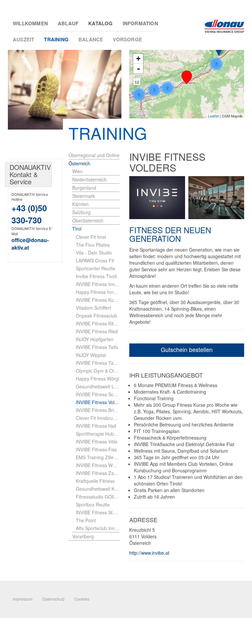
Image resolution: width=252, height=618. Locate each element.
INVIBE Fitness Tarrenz (97, 363)
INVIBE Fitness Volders (97, 402)
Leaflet (213, 115)
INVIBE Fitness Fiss (96, 449)
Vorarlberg (83, 536)
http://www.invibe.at (149, 552)
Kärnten (80, 204)
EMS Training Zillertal (97, 457)
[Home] (224, 26)
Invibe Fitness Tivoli (96, 276)
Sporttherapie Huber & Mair (97, 433)
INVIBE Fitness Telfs (97, 347)
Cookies (81, 599)
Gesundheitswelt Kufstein (97, 488)
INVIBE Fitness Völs (96, 441)
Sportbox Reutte (93, 504)
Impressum (22, 599)
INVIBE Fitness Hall (96, 425)
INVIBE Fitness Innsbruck (97, 284)
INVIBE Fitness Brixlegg (97, 410)
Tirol (76, 228)
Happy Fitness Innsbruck (97, 292)
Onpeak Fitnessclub (96, 315)
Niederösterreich (89, 179)
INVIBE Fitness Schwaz (97, 394)
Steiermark (83, 196)
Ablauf (68, 23)
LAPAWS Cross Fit (95, 260)
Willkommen (30, 23)
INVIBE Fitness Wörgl (97, 465)
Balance (90, 39)
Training (56, 39)
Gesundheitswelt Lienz (97, 386)
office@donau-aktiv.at (30, 243)
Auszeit (23, 39)
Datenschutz (53, 599)
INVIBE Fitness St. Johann (97, 512)
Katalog (100, 23)
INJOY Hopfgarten (95, 339)
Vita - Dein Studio (94, 252)
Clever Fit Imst (91, 237)
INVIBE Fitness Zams (97, 473)
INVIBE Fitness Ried (97, 331)
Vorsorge (127, 39)
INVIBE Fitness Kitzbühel (97, 323)
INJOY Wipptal (91, 355)
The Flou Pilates (93, 244)
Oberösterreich (87, 220)
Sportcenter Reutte (95, 268)
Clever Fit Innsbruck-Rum (97, 418)
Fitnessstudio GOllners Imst (97, 496)
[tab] (95, 171)
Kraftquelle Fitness (95, 481)
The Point (86, 520)
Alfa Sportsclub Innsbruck (97, 528)
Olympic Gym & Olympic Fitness (97, 370)
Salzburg (81, 212)
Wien (77, 171)
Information (140, 23)
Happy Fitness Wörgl (97, 378)
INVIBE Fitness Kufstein (97, 300)
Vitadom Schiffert (93, 307)
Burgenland (84, 187)
